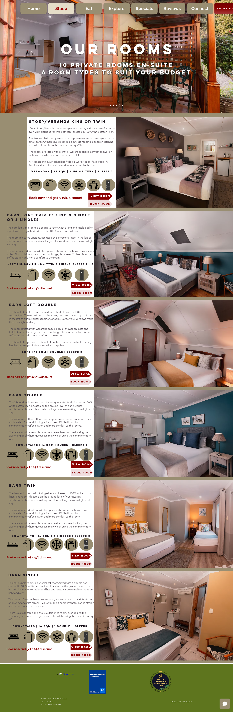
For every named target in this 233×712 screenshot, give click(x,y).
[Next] (215, 56)
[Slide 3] (122, 105)
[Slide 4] (116, 105)
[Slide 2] (119, 105)
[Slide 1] (110, 105)
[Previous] (18, 56)
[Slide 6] (113, 105)
